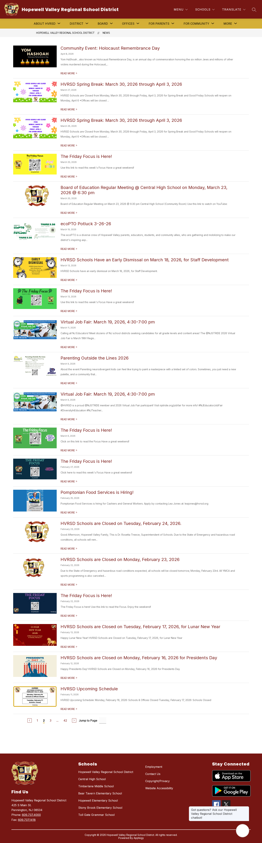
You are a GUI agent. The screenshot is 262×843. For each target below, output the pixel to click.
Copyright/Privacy (157, 781)
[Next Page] (74, 720)
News (106, 32)
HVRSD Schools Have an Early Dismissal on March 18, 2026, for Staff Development (145, 259)
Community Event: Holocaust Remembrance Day (110, 48)
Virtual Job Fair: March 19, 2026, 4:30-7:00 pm (108, 322)
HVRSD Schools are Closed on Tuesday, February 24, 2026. (121, 523)
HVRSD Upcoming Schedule (89, 688)
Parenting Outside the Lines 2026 (95, 358)
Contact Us (152, 774)
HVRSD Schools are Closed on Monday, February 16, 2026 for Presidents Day (139, 657)
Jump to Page (88, 720)
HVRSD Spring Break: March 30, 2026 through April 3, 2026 (121, 84)
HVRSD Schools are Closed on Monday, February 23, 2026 (120, 559)
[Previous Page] (29, 720)
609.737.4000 (31, 815)
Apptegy (139, 837)
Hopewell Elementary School (98, 800)
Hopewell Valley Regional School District (65, 32)
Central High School (92, 779)
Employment (153, 767)
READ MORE (69, 73)
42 (65, 720)
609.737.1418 (27, 820)
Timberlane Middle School (96, 786)
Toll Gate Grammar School (96, 815)
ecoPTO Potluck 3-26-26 (86, 223)
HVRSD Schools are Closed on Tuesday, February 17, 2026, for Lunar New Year (140, 626)
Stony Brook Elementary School (100, 807)
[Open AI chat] (242, 830)
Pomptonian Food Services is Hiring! (97, 492)
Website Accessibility (159, 788)
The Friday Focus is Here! (86, 156)
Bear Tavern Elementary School (100, 793)
